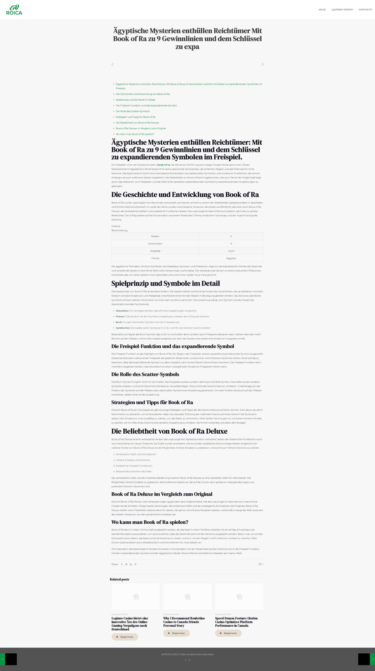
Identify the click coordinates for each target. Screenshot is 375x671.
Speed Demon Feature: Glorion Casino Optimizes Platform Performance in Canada (236, 622)
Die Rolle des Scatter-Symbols (133, 111)
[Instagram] (189, 660)
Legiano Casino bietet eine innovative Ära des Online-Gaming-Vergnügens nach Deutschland (130, 623)
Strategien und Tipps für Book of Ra (135, 117)
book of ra (163, 164)
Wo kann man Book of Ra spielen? (135, 134)
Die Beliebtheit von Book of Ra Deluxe (137, 122)
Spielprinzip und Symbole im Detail (135, 99)
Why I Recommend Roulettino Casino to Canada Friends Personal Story (184, 622)
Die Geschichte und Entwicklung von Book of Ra (143, 94)
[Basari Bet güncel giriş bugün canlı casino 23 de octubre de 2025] (366, 659)
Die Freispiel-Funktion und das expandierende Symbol (146, 105)
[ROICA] (14, 9)
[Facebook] (185, 660)
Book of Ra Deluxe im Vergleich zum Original (141, 128)
